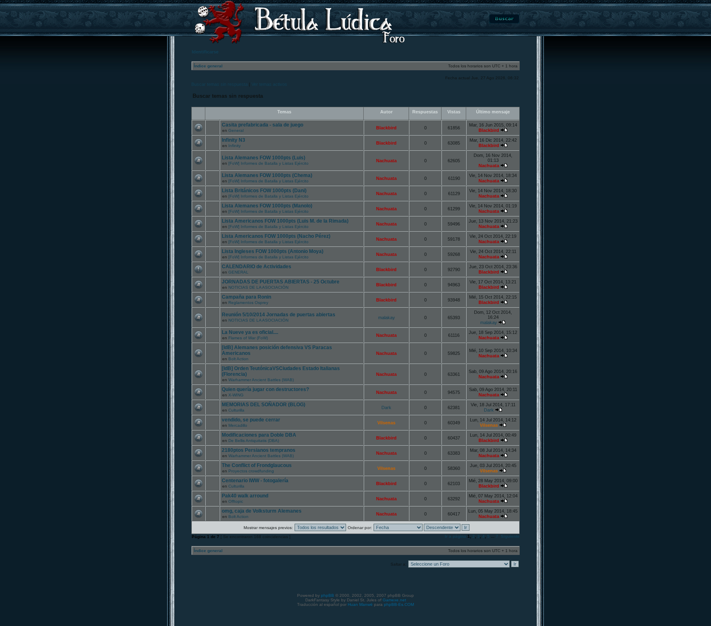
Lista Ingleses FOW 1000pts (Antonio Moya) (272, 251)
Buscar (504, 18)
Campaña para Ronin (246, 297)
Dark (386, 407)
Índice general (208, 66)
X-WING (236, 395)
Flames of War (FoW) (248, 338)
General (236, 130)
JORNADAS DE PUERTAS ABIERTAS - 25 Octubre (280, 282)
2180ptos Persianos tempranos (258, 450)
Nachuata (386, 160)
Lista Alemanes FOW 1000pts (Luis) (263, 158)
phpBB (327, 595)
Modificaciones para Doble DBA (259, 435)
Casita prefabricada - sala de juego (262, 125)
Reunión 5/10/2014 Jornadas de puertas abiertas (278, 315)
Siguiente (510, 536)
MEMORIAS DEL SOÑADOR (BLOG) (263, 404)
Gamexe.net (394, 600)
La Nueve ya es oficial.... (250, 332)
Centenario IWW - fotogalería (255, 480)
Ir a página (455, 536)
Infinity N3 (233, 140)
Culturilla (236, 410)
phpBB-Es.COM (399, 604)
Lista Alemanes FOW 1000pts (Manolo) (267, 206)
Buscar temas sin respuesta (219, 84)
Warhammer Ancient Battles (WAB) (261, 379)
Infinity (234, 145)
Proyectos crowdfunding (251, 471)
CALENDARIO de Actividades (256, 266)
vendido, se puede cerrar (251, 420)
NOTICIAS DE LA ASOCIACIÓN (258, 287)
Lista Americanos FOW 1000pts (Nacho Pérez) (276, 236)
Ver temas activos (269, 84)
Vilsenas (386, 422)
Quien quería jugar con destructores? (265, 389)
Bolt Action (238, 359)
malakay (386, 317)
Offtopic (235, 501)
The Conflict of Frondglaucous (257, 465)
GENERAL (238, 272)
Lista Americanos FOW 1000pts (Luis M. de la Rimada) (285, 221)
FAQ (466, 18)
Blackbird (386, 127)
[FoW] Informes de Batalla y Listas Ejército (268, 163)
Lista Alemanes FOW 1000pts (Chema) (267, 175)
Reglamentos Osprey (248, 302)
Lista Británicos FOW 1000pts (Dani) (264, 190)
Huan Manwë (360, 604)
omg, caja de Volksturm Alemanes (262, 511)
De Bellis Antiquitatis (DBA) (253, 440)
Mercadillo (237, 425)
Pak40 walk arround (245, 496)
